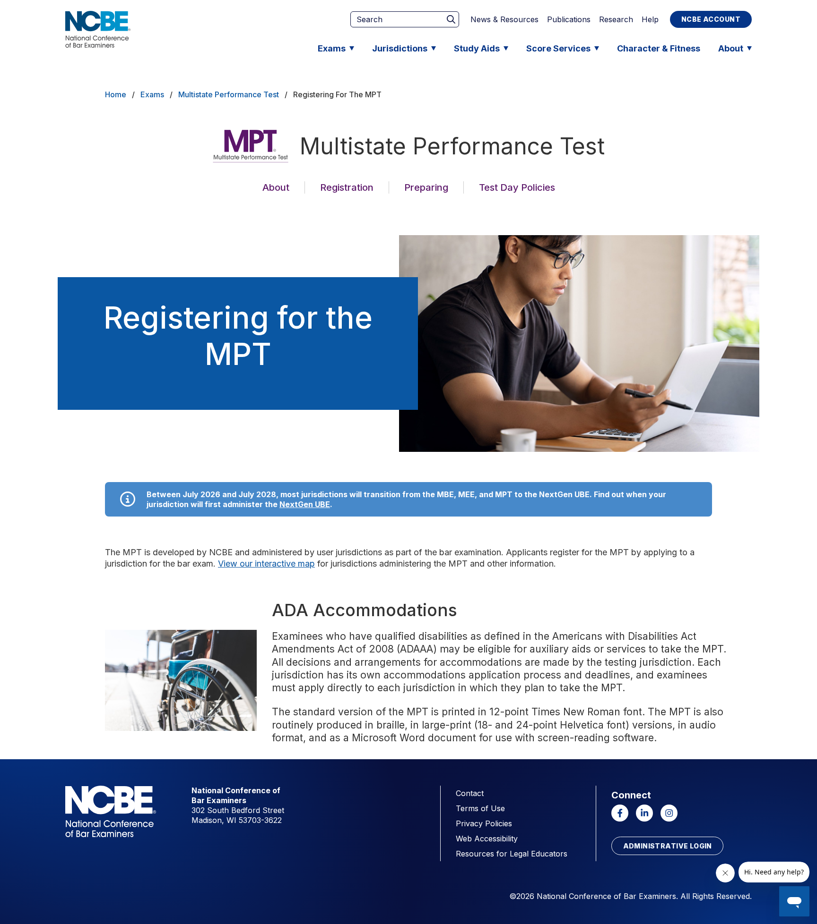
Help (650, 19)
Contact (470, 793)
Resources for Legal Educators (511, 853)
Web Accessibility (487, 838)
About (730, 48)
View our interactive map (266, 563)
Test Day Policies (517, 187)
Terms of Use (480, 808)
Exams (332, 48)
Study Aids (477, 48)
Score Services (558, 48)
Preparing (426, 187)
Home (115, 94)
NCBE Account (710, 19)
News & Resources (504, 19)
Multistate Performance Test (228, 94)
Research (616, 19)
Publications (569, 19)
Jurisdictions (399, 48)
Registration (347, 187)
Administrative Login (667, 846)
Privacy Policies (484, 823)
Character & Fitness (658, 48)
